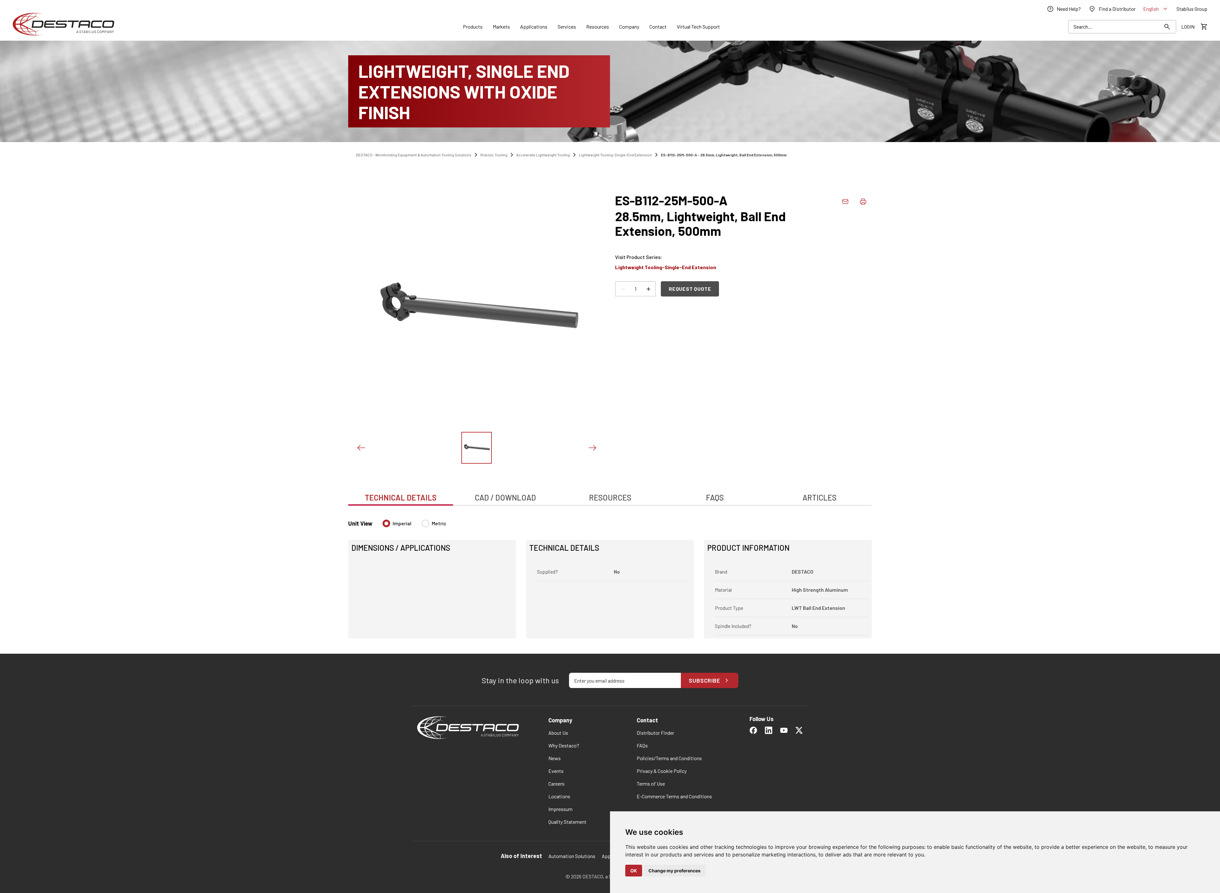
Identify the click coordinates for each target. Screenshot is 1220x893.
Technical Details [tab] (401, 497)
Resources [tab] (610, 497)
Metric (439, 523)
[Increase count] (648, 289)
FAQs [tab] (715, 497)
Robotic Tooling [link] (493, 155)
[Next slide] (592, 448)
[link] (1064, 8)
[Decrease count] (622, 289)
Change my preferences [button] (674, 870)
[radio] (386, 523)
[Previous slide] (361, 448)
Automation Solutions (571, 856)
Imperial (402, 523)
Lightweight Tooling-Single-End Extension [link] (615, 155)
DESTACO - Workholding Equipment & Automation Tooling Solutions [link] (413, 155)
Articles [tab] (820, 497)
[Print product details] (863, 201)
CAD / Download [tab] (505, 497)
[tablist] (610, 494)
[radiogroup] (414, 526)
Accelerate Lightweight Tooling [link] (543, 155)
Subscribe (704, 680)
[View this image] (476, 448)
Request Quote (690, 289)
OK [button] (633, 870)
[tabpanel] (610, 575)
